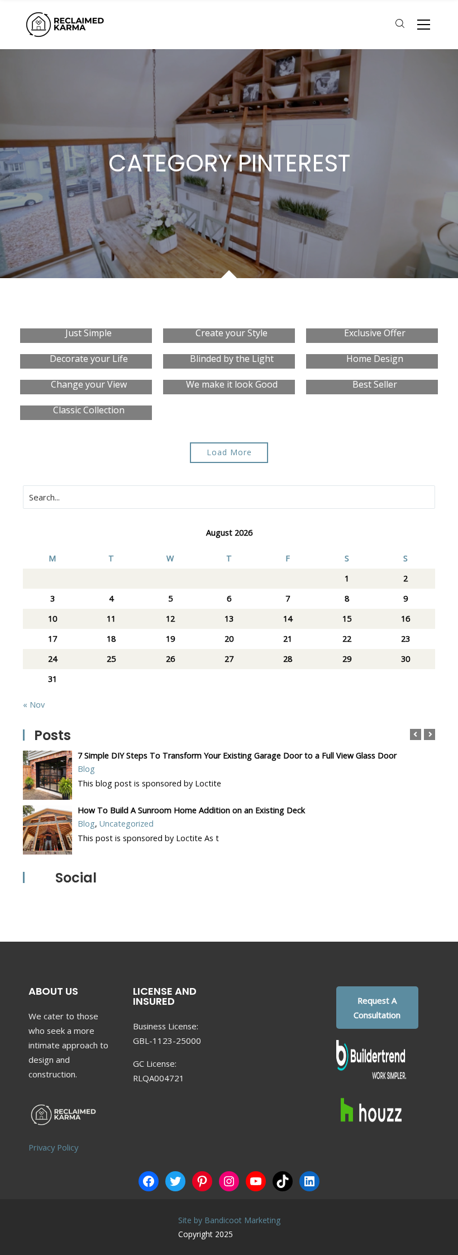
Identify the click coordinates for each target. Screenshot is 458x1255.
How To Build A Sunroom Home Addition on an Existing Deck (191, 810)
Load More (229, 452)
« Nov (34, 704)
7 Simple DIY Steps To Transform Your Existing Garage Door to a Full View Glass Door (237, 755)
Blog (86, 769)
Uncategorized (126, 823)
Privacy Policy (53, 1147)
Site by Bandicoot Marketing (229, 1220)
